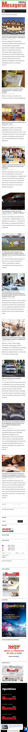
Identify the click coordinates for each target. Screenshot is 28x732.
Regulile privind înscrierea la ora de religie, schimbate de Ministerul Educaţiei (14, 166)
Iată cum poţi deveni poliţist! (11, 378)
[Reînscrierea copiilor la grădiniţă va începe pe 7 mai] (13, 112)
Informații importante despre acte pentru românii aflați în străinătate (13, 36)
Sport (3, 256)
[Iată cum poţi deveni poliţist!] (13, 368)
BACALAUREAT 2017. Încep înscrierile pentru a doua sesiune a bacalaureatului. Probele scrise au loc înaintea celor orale (14, 294)
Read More (4, 64)
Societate (4, 214)
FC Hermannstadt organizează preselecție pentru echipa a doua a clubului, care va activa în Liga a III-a (14, 253)
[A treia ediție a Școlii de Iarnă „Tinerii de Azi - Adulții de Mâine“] (13, 201)
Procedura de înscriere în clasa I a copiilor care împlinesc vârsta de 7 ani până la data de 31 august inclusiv (14, 475)
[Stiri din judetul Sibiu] (14, 4)
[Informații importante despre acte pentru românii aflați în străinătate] (13, 26)
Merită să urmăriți (7, 560)
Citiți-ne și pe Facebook (8, 509)
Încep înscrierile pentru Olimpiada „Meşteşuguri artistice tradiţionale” (14, 338)
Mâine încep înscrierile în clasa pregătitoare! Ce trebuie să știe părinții (12, 90)
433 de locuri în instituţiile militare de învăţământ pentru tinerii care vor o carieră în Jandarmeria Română (13, 424)
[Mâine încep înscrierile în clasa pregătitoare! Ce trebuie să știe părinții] (13, 79)
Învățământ (4, 93)
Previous (4, 504)
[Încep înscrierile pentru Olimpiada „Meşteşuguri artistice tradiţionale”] (13, 327)
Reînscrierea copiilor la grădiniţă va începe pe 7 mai (14, 123)
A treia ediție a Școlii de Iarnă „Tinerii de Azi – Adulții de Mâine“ (13, 212)
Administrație (5, 39)
